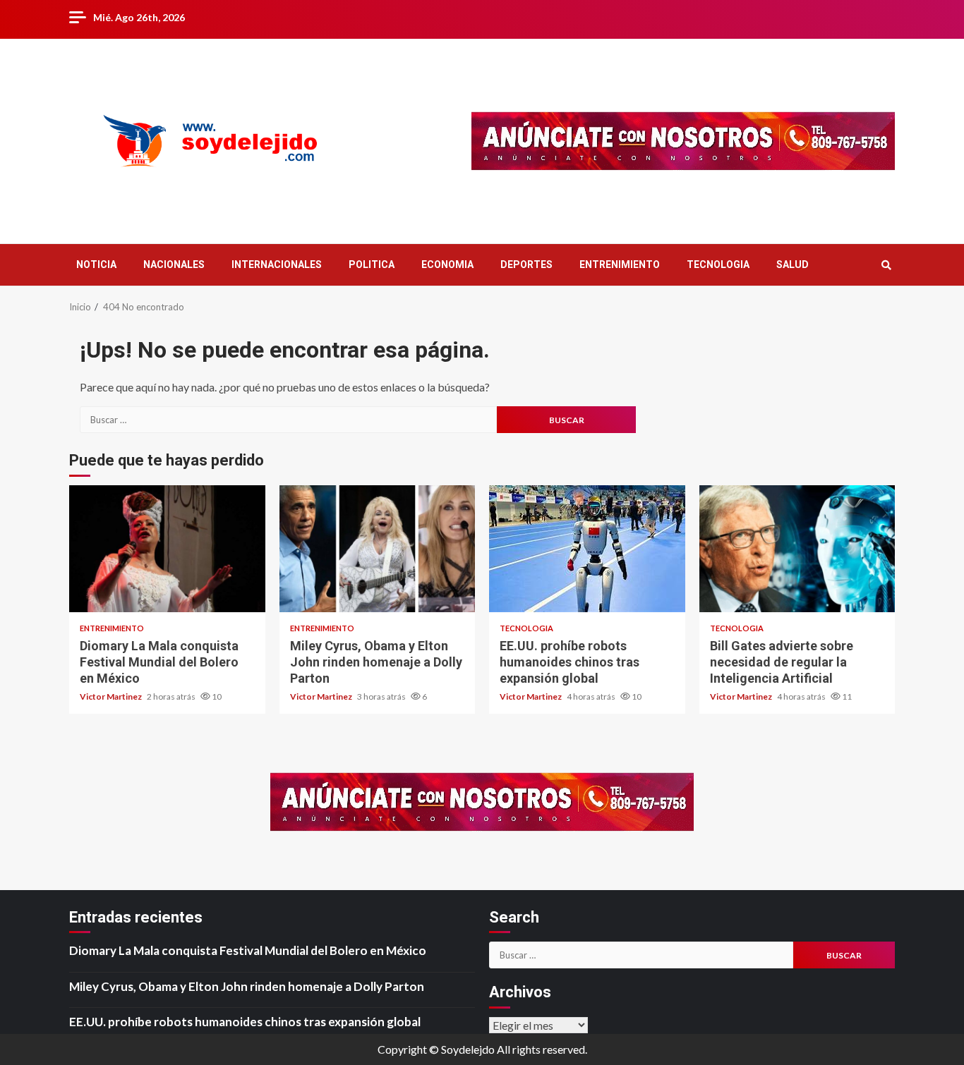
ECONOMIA (447, 264)
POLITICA (371, 264)
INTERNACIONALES (276, 264)
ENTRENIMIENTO (619, 264)
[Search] (886, 265)
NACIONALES (174, 264)
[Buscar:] (288, 419)
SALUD (792, 264)
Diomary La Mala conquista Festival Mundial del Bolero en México (167, 548)
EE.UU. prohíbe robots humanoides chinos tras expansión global (587, 548)
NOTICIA (96, 264)
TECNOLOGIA (718, 264)
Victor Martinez (111, 696)
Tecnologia (526, 628)
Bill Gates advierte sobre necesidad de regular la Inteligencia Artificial (797, 548)
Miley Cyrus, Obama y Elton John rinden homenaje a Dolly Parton (377, 548)
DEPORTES (526, 264)
